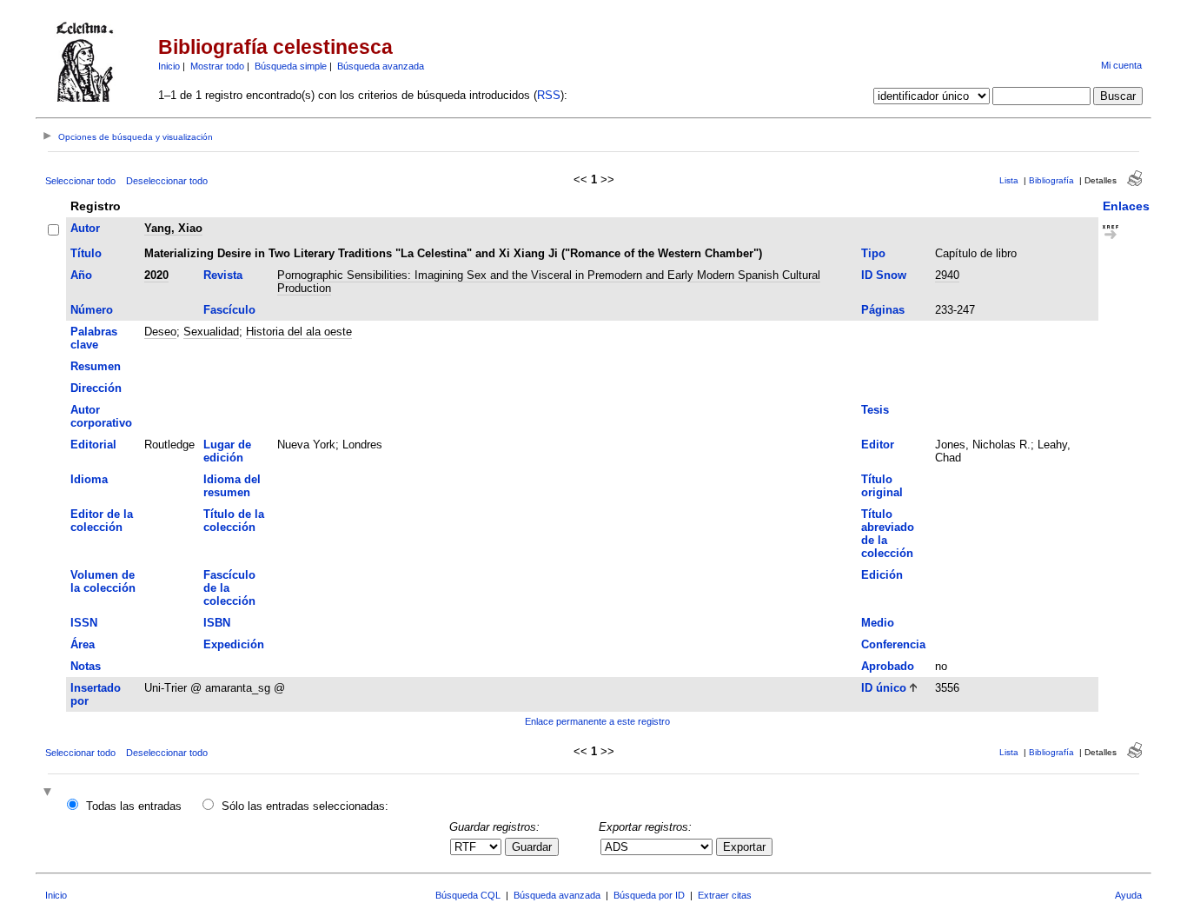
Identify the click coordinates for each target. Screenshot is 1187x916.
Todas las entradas (134, 806)
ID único (883, 687)
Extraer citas (725, 895)
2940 (947, 275)
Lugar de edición (227, 451)
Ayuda (1128, 895)
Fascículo (229, 309)
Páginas (883, 309)
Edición (882, 574)
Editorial (93, 444)
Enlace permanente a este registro (597, 721)
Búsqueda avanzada (380, 66)
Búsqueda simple (291, 66)
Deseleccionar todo (167, 181)
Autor (85, 228)
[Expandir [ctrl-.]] (49, 793)
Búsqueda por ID (649, 895)
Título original (882, 486)
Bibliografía (1051, 180)
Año (81, 275)
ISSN (83, 622)
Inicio (169, 66)
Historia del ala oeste (299, 331)
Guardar (532, 846)
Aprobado (887, 666)
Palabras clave (93, 338)
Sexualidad (211, 331)
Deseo (160, 331)
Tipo (873, 253)
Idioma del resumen (232, 486)
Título (86, 253)
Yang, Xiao (173, 228)
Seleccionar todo (80, 181)
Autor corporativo (101, 416)
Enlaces (1126, 206)
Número (91, 309)
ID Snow (883, 275)
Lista (1008, 180)
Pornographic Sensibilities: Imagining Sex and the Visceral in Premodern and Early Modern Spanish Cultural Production (548, 282)
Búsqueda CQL (468, 895)
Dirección (96, 388)
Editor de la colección (101, 521)
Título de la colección (233, 521)
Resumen (95, 366)
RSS (548, 95)
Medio (877, 622)
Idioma (89, 479)
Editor (877, 444)
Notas (85, 666)
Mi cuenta (1121, 65)
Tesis (875, 409)
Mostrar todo (217, 66)
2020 (156, 275)
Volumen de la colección (103, 581)
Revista (222, 275)
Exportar (744, 846)
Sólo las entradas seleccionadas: (305, 806)
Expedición (233, 644)
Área (82, 644)
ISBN (216, 622)
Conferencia (893, 644)
